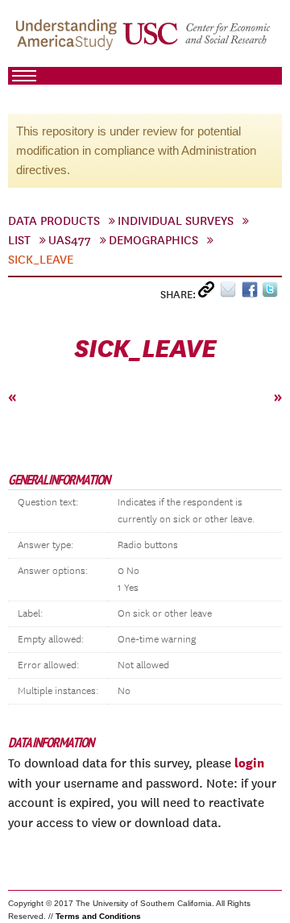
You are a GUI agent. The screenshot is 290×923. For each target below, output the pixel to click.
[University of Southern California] (197, 41)
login (249, 762)
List (19, 240)
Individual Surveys (176, 221)
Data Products (54, 221)
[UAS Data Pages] (68, 41)
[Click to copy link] (209, 293)
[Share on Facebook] (252, 293)
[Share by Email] (231, 293)
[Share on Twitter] (272, 293)
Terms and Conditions (98, 916)
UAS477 (69, 240)
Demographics (153, 240)
